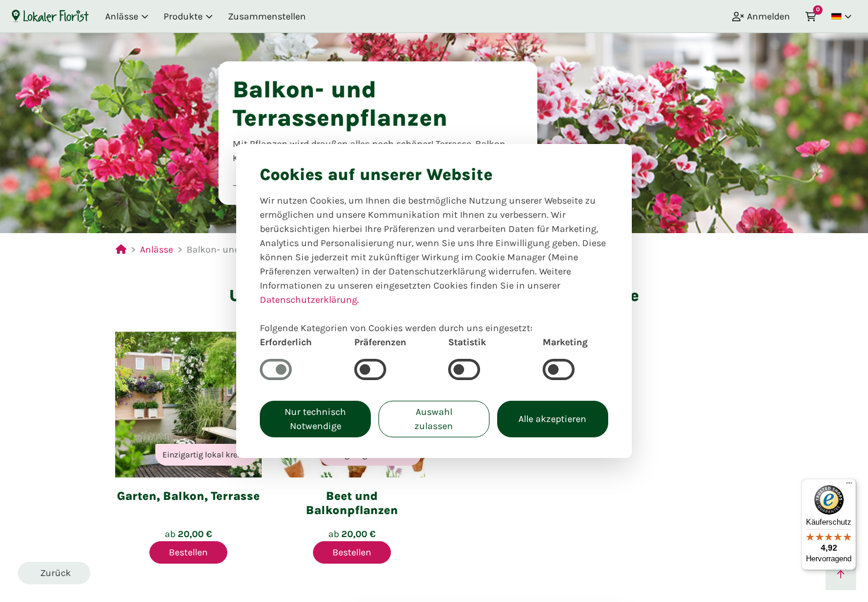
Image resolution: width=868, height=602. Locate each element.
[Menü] (849, 486)
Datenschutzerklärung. (309, 299)
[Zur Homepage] (50, 16)
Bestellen (188, 552)
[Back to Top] (840, 575)
